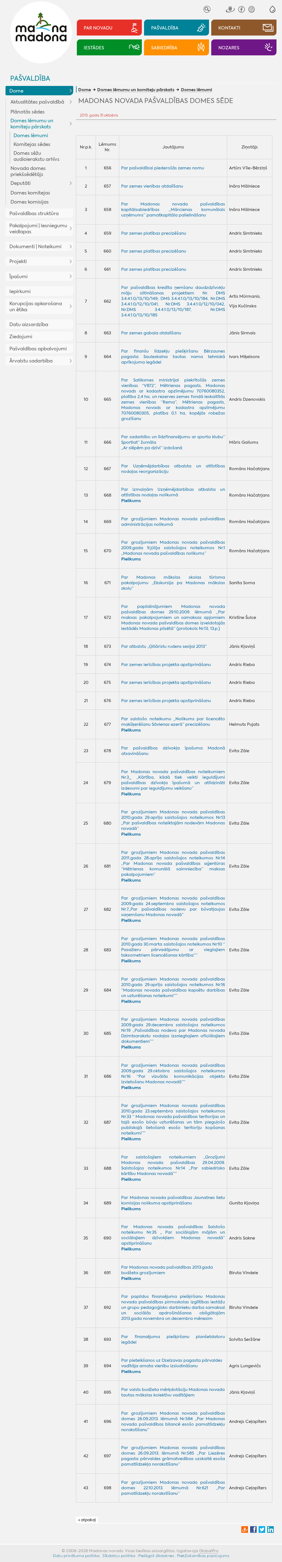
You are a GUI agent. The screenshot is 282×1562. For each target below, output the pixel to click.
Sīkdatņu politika (118, 1555)
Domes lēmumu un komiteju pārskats (31, 124)
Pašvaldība (30, 78)
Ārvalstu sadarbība (31, 361)
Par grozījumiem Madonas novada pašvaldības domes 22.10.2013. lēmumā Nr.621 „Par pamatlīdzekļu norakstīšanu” (173, 1488)
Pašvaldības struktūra (34, 213)
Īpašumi (18, 277)
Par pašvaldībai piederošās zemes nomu (162, 168)
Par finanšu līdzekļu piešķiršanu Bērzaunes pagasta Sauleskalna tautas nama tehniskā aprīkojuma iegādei (173, 356)
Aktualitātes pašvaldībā (37, 102)
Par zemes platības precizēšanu (153, 233)
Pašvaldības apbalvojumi (38, 349)
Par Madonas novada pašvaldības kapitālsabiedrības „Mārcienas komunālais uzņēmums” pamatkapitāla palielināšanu (173, 209)
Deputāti (20, 183)
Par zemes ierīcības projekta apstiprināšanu (166, 664)
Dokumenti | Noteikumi (35, 246)
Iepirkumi (20, 291)
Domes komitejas (30, 193)
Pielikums (131, 559)
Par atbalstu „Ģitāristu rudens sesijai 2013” (164, 646)
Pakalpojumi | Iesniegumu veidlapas (38, 229)
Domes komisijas (29, 202)
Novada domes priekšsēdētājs (28, 171)
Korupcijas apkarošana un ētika (35, 307)
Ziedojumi (20, 337)
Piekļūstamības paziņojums (203, 1555)
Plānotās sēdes (27, 112)
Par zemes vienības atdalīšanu (152, 186)
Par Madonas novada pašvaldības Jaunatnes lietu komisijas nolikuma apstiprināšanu (173, 1200)
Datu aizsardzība (28, 324)
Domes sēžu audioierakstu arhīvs (36, 156)
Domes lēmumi (30, 135)
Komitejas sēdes (31, 144)
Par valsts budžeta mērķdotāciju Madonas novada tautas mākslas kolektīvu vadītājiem (173, 1392)
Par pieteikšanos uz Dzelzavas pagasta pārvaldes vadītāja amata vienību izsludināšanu (171, 1363)
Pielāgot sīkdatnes (156, 1555)
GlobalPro (209, 1550)
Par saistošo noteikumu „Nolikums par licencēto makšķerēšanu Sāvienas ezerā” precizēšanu (173, 721)
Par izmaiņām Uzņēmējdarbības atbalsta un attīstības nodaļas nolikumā (173, 492)
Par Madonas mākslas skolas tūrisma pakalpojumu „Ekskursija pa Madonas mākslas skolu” (173, 583)
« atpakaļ (87, 1520)
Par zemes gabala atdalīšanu (151, 333)
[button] (272, 9)
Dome (16, 91)
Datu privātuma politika (76, 1555)
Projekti (18, 261)
